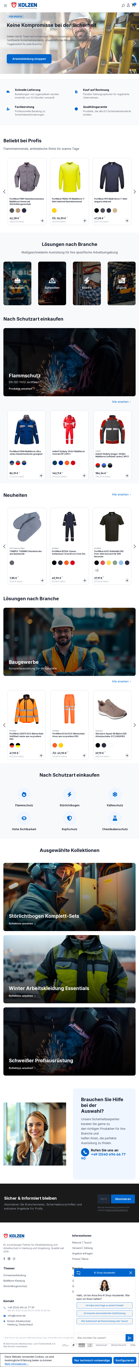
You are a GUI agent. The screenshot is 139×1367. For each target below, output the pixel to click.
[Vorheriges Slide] (4, 43)
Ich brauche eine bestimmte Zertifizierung (104, 1313)
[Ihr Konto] (128, 5)
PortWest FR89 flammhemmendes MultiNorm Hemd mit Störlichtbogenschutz (26, 201)
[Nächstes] (134, 191)
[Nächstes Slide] (135, 43)
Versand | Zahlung (82, 1248)
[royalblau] (60, 462)
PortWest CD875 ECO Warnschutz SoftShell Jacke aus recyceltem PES (26, 736)
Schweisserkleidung (14, 1275)
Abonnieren (123, 1199)
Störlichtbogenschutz (15, 1286)
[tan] (115, 210)
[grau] (11, 210)
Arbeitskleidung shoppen (29, 59)
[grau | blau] (11, 462)
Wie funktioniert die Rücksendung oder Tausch (104, 1321)
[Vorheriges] (4, 191)
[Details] (42, 220)
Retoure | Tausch (82, 1242)
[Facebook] (4, 1258)
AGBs (133, 1345)
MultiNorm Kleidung (14, 1280)
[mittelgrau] (11, 562)
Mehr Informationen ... (17, 1363)
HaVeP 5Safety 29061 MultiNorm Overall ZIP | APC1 (68, 452)
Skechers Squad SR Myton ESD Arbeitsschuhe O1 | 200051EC (111, 735)
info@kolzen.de (17, 1315)
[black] (54, 562)
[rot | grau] (18, 462)
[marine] (54, 462)
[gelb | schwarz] (18, 745)
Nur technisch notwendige (92, 1360)
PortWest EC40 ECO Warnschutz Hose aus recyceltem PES (68, 735)
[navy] (24, 210)
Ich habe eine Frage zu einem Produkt (104, 1305)
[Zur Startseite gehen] (28, 5)
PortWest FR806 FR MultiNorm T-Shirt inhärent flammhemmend (68, 200)
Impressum (101, 1345)
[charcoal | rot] (97, 465)
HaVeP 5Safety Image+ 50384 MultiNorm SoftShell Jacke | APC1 (112, 455)
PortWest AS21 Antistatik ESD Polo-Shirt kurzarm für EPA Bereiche (109, 554)
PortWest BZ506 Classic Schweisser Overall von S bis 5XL (69, 552)
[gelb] (54, 210)
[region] (69, 191)
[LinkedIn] (9, 1258)
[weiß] (110, 745)
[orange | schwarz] (11, 745)
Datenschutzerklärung (117, 1210)
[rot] (73, 462)
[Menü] (5, 5)
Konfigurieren (125, 1360)
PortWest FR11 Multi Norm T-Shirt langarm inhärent (110, 200)
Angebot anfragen (82, 1253)
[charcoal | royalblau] (104, 465)
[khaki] (18, 210)
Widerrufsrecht (118, 1345)
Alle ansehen (120, 401)
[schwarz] (96, 210)
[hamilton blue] (121, 562)
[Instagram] (14, 1258)
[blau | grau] (24, 462)
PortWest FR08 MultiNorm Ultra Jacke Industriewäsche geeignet (25, 452)
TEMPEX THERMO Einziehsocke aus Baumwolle (25, 552)
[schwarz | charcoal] (110, 465)
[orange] (67, 462)
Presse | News (80, 1258)
